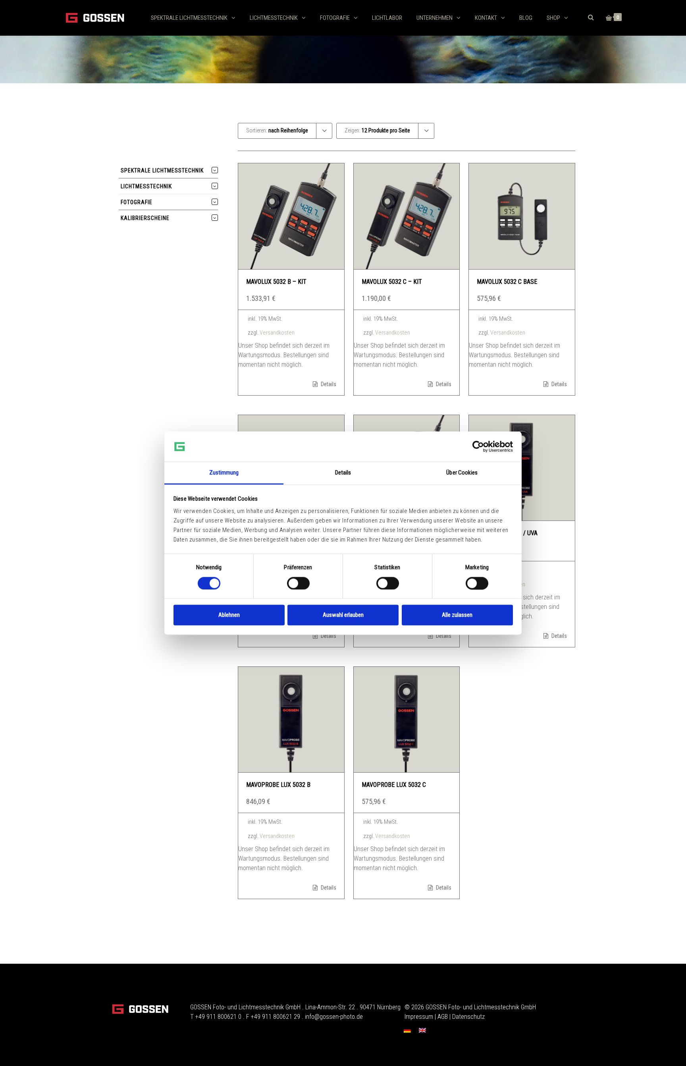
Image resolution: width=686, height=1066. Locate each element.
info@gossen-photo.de (334, 1016)
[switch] (298, 583)
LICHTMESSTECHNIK (274, 17)
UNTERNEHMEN (434, 17)
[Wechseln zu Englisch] (422, 1030)
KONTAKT (486, 17)
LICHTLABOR (387, 17)
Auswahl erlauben (343, 615)
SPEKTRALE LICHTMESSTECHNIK (189, 17)
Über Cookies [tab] (462, 473)
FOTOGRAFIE (335, 17)
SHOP (553, 17)
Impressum (419, 1016)
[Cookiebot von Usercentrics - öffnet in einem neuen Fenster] (478, 446)
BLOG (525, 17)
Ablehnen (229, 615)
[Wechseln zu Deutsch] (407, 1030)
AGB (442, 1016)
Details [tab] (343, 473)
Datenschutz (468, 1016)
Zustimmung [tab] (224, 473)
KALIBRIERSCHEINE (145, 218)
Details (328, 384)
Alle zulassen (457, 615)
